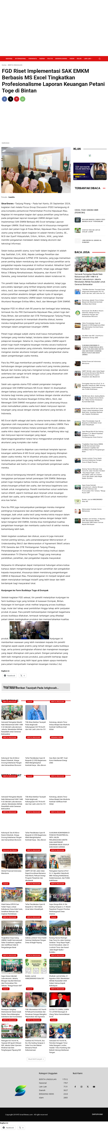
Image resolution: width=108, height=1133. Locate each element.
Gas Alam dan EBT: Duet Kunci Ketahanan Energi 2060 (58, 760)
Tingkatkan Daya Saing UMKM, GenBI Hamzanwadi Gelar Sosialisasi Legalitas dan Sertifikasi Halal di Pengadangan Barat (11, 942)
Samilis (11, 197)
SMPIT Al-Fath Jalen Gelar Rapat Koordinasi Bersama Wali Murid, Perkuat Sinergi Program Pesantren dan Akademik (35, 875)
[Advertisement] (72, 28)
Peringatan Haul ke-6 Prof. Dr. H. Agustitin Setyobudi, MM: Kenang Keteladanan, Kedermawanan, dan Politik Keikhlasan (59, 875)
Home (4, 65)
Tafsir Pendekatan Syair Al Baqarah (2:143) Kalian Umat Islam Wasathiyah (35, 906)
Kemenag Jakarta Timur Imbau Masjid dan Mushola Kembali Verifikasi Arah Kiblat (93, 302)
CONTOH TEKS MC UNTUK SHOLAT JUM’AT (91, 231)
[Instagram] (81, 1086)
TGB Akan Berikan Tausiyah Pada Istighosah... (31, 687)
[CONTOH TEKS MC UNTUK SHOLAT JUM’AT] (78, 230)
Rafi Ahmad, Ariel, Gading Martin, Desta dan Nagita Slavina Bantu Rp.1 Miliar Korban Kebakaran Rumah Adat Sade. (93, 399)
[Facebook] (4, 99)
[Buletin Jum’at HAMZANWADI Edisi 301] (36, 966)
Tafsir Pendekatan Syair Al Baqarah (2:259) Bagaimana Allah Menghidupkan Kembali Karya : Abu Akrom (93, 326)
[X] (10, 99)
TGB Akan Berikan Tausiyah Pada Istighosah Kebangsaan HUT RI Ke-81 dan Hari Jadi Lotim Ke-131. (93, 291)
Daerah (29, 701)
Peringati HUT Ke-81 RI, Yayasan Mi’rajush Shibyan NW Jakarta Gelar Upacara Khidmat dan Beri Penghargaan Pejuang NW (11, 1045)
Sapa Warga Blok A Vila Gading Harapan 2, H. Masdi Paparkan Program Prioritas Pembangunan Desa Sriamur (59, 909)
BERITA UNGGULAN (15, 65)
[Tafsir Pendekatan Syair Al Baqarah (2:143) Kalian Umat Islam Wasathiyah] (36, 894)
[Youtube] (94, 1086)
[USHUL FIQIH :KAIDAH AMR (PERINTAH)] (90, 200)
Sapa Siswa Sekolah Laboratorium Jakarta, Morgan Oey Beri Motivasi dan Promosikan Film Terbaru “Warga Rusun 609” (11, 981)
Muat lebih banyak (35, 1059)
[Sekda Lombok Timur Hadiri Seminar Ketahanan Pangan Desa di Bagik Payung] (36, 928)
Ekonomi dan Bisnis (10, 850)
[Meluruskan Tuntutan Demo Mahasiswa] (78, 511)
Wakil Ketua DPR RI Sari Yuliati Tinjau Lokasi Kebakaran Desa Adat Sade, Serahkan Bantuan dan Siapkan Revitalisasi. (12, 909)
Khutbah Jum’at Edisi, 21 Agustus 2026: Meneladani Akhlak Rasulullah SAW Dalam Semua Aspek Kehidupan (59, 981)
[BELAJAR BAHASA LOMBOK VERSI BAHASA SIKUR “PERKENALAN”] (78, 220)
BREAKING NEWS (56, 737)
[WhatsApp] (22, 99)
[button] (99, 58)
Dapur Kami (97, 1114)
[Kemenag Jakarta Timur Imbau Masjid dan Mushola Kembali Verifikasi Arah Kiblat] (60, 712)
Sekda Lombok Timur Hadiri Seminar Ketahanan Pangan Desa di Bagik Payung (35, 940)
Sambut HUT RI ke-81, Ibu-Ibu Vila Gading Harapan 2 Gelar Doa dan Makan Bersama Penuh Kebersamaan (35, 1045)
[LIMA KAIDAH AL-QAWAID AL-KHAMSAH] (78, 240)
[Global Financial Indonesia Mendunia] (12, 861)
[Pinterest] (16, 99)
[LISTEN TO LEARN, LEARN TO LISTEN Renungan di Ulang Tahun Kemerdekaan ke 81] (60, 999)
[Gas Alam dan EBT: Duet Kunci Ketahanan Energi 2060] (60, 748)
